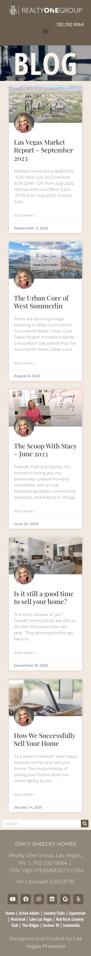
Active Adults (29, 913)
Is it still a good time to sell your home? (44, 597)
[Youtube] (13, 899)
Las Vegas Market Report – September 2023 (43, 150)
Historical (18, 919)
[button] (45, 31)
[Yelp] (78, 899)
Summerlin (71, 925)
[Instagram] (39, 899)
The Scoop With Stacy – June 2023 (45, 449)
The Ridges (30, 925)
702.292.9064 (69, 24)
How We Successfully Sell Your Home (44, 739)
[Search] (84, 823)
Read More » (24, 215)
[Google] (65, 899)
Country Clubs (54, 913)
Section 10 (51, 925)
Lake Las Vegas (40, 919)
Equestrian (77, 913)
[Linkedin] (52, 899)
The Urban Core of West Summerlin (41, 301)
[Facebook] (26, 899)
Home (10, 913)
